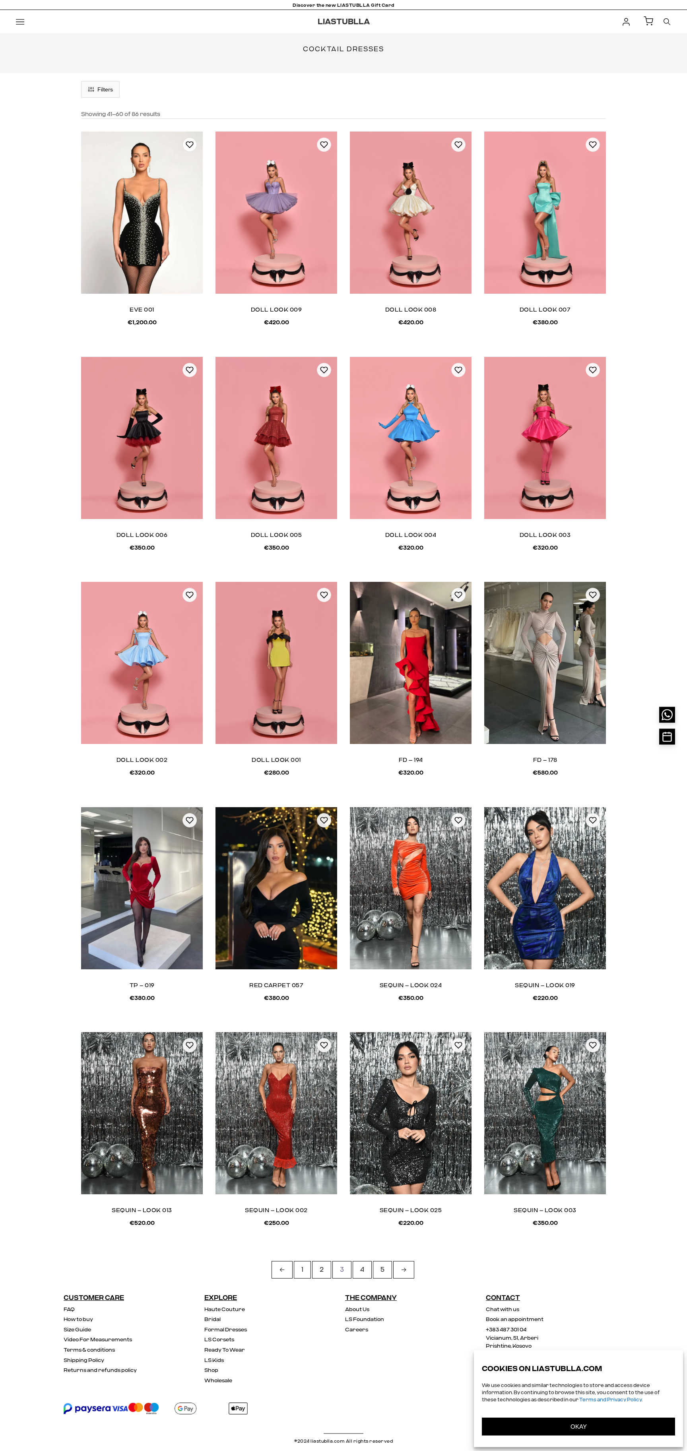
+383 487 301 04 (506, 1330)
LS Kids (214, 1360)
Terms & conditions (89, 1350)
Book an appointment (514, 1319)
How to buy (78, 1319)
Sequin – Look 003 (545, 1210)
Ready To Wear (224, 1350)
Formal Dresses (225, 1330)
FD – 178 (545, 760)
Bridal (212, 1319)
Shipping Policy (84, 1360)
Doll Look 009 (276, 310)
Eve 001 (142, 310)
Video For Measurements (98, 1340)
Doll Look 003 (545, 535)
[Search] (667, 21)
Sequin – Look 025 (411, 1210)
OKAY (579, 1426)
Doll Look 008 (411, 310)
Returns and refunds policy (100, 1370)
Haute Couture (224, 1309)
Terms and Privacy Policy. (610, 1399)
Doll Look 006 (142, 535)
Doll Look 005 (276, 535)
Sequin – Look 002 (276, 1210)
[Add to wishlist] (189, 145)
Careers (356, 1330)
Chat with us (502, 1309)
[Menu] (20, 22)
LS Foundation (364, 1319)
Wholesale (218, 1380)
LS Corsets (219, 1340)
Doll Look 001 (276, 760)
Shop (211, 1370)
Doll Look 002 (142, 760)
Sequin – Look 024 (411, 985)
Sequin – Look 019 (545, 985)
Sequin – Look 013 (142, 1210)
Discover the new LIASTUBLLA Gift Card (343, 5)
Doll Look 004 (411, 535)
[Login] (626, 22)
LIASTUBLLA (344, 22)
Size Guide (77, 1330)
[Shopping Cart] (648, 21)
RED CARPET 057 (276, 985)
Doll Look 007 (545, 310)
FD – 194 (411, 760)
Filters (105, 89)
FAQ (69, 1309)
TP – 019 (142, 985)
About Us (357, 1309)
